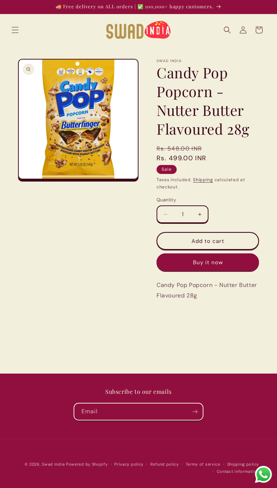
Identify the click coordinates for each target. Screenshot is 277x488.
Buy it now (208, 262)
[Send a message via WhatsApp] (263, 474)
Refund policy (164, 464)
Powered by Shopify (87, 464)
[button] (15, 30)
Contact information (238, 471)
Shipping (203, 180)
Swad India (53, 464)
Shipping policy (243, 464)
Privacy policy (129, 464)
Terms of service (203, 464)
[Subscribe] (195, 412)
